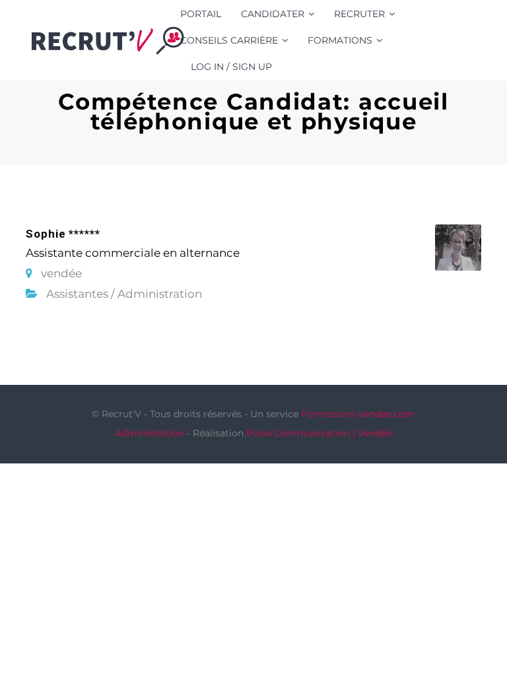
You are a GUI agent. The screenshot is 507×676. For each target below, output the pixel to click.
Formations (340, 40)
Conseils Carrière (229, 40)
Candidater (272, 14)
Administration (149, 433)
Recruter (359, 14)
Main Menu (472, 40)
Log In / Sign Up (231, 67)
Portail (200, 14)
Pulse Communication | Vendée (318, 433)
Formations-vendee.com (358, 414)
